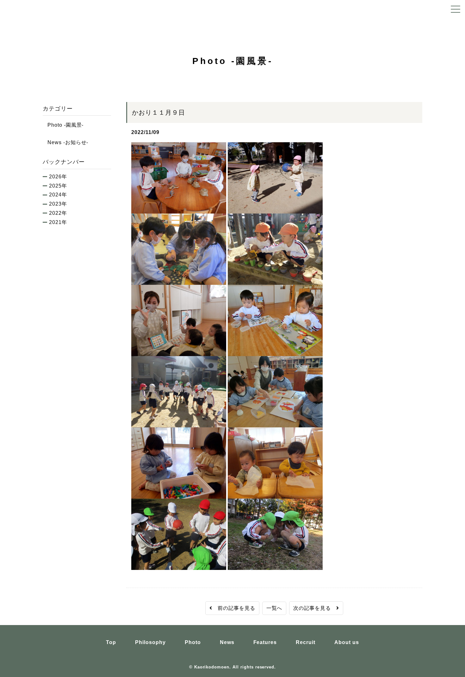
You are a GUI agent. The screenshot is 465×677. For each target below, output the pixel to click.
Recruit (305, 642)
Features (265, 642)
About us (346, 642)
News (227, 642)
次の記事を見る (314, 608)
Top (111, 642)
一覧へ (274, 608)
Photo (193, 642)
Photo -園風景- (63, 125)
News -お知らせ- (65, 142)
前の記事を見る (233, 608)
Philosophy (150, 642)
